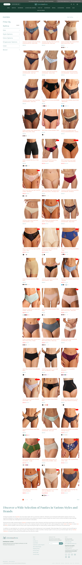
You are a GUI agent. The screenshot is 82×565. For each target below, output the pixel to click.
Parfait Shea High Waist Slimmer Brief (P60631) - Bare (49, 249)
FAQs (34, 539)
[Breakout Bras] (41, 4)
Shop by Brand (41, 10)
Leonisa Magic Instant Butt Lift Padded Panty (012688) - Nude (49, 460)
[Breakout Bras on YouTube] (66, 557)
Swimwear (20, 7)
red (77, 524)
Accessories (61, 7)
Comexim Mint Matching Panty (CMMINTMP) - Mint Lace (49, 430)
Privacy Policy (36, 550)
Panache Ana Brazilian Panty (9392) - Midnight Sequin (69, 430)
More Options (8, 38)
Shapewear (47, 7)
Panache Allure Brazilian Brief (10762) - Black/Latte (70, 101)
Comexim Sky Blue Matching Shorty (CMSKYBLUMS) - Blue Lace (50, 42)
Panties (14, 7)
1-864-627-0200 (68, 541)
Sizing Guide (35, 552)
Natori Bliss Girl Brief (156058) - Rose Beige (50, 310)
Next (78, 499)
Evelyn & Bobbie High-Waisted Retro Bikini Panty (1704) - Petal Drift (70, 310)
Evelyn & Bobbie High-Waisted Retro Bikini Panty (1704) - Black (31, 131)
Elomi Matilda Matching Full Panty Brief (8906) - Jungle (31, 460)
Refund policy (5, 561)
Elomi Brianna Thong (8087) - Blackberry (68, 369)
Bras (8, 7)
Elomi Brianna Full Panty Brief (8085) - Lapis (70, 249)
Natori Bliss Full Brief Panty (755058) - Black (31, 369)
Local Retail (35, 542)
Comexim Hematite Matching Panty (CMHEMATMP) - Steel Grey (31, 101)
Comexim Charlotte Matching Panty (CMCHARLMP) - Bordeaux (70, 191)
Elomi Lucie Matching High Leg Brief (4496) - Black (31, 249)
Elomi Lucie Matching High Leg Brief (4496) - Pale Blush (31, 191)
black (65, 524)
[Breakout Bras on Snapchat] (69, 557)
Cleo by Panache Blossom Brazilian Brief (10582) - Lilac (31, 400)
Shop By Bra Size (16, 4)
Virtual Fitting (36, 554)
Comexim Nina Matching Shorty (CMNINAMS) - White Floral (49, 72)
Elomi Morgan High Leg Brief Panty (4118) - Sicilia (69, 460)
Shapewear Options (10, 42)
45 (31, 499)
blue (6, 525)
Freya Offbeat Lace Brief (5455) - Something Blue (30, 490)
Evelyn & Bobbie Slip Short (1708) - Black (31, 160)
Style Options (7, 34)
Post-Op (40, 7)
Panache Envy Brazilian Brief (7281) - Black (31, 430)
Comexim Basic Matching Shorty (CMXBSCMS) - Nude (69, 340)
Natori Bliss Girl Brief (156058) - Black (50, 130)
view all (17, 25)
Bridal (54, 7)
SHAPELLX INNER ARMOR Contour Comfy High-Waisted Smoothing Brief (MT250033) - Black (69, 400)
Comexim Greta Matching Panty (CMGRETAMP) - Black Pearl (69, 221)
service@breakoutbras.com (70, 543)
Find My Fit (7, 4)
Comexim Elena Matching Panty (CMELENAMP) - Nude (30, 221)
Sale (73, 7)
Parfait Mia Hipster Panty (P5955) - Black (50, 400)
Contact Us (35, 540)
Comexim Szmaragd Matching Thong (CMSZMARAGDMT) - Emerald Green (70, 131)
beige (70, 524)
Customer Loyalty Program (38, 544)
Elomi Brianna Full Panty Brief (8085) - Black (50, 101)
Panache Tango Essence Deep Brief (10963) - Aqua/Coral (31, 310)
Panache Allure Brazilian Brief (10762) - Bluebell (70, 279)
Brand (5, 50)
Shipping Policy (36, 548)
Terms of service (12, 561)
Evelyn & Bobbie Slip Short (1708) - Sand (31, 279)
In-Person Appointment (64, 1)
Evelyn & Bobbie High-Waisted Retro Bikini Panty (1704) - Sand (70, 42)
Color (5, 46)
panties (18, 516)
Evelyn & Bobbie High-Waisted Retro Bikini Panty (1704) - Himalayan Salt (51, 191)
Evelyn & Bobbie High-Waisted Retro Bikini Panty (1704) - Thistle (31, 340)
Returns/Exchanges (37, 546)
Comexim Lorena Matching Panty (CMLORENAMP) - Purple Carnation (69, 72)
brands (24, 522)
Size (4, 30)
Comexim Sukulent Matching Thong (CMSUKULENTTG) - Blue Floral (31, 42)
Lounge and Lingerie (30, 7)
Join (61, 543)
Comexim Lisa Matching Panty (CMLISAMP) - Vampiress (49, 160)
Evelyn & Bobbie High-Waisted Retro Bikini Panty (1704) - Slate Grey (51, 340)
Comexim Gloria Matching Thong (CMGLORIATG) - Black (50, 279)
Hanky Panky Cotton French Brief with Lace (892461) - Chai (50, 490)
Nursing (68, 7)
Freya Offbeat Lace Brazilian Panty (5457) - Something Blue (50, 221)
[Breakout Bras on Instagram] (72, 555)
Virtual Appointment (76, 1)
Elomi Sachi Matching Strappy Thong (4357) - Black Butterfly (68, 160)
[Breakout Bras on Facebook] (69, 555)
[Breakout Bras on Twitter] (66, 555)
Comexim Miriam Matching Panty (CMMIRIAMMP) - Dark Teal (31, 72)
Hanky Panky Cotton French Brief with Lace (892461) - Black (50, 369)
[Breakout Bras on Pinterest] (75, 555)
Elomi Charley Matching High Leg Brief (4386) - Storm (69, 490)
